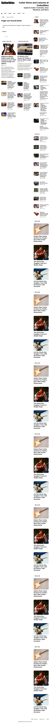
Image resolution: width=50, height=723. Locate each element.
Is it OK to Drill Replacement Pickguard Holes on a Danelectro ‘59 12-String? (28, 96)
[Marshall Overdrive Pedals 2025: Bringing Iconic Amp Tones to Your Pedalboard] (4, 83)
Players (9, 13)
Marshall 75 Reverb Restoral (44, 183)
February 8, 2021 (26, 110)
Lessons (19, 13)
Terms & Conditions (34, 719)
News (5, 13)
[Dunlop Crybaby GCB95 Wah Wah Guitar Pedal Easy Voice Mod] (36, 190)
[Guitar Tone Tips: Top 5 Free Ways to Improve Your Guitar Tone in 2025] (36, 47)
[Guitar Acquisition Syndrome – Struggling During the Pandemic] (20, 84)
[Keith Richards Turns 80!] (36, 105)
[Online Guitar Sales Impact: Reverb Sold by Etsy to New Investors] (4, 104)
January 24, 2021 (43, 158)
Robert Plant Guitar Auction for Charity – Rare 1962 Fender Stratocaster (11, 95)
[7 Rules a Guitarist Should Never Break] (36, 32)
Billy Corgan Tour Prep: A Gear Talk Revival (44, 61)
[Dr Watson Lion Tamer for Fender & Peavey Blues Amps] (24, 49)
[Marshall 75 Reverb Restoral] (36, 183)
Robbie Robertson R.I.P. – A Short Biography (44, 124)
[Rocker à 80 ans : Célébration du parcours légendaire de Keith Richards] (36, 77)
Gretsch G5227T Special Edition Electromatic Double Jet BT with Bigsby (28, 106)
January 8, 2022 (26, 78)
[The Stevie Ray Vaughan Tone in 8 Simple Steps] (36, 39)
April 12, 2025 (43, 56)
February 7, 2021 (26, 100)
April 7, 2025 (42, 63)
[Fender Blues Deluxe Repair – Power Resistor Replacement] (20, 75)
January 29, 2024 (43, 72)
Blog (23, 13)
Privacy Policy (41, 719)
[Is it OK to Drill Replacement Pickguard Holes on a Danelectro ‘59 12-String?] (20, 95)
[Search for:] (17, 36)
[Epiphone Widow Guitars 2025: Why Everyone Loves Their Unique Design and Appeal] (8, 49)
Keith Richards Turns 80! (43, 109)
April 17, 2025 (43, 34)
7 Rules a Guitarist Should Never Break (44, 31)
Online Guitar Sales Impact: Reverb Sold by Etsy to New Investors (11, 105)
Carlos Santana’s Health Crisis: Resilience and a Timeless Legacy (11, 114)
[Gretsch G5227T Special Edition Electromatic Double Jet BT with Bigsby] (20, 105)
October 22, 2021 (43, 184)
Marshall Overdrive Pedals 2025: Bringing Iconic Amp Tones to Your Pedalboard (11, 84)
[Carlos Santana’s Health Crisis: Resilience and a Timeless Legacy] (4, 114)
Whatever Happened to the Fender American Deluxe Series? (44, 69)
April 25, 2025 (10, 109)
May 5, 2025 (4, 65)
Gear (14, 13)
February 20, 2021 (21, 61)
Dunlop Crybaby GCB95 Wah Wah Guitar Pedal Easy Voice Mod (44, 190)
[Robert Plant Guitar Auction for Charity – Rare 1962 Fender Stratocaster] (4, 94)
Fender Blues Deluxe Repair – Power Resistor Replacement (27, 75)
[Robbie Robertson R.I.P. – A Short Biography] (36, 121)
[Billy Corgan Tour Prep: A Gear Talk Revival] (36, 61)
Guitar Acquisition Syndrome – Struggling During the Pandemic (26, 85)
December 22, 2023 (43, 99)
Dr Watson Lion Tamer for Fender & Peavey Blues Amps (24, 58)
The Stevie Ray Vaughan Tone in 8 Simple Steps (43, 39)
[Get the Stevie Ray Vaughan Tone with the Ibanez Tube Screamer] (41, 274)
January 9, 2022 (43, 193)
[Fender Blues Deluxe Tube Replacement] (36, 199)
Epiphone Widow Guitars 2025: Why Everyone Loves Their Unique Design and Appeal (8, 60)
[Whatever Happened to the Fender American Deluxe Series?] (36, 69)
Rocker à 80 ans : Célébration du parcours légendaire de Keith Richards (44, 78)
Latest (37, 17)
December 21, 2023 (43, 115)
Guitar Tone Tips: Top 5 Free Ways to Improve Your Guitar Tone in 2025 (44, 50)
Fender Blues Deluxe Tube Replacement (43, 198)
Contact (47, 719)
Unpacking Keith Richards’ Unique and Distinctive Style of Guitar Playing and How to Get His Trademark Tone (44, 92)
